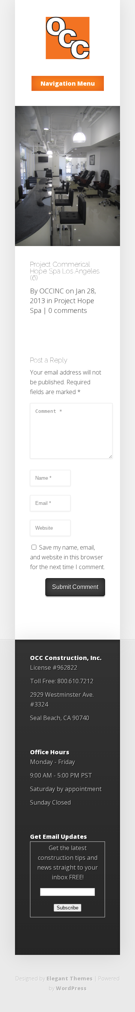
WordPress (71, 988)
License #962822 (53, 667)
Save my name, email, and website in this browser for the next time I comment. (67, 557)
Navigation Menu (67, 83)
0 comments (67, 310)
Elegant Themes (69, 978)
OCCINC (51, 290)
